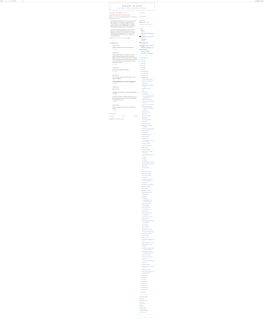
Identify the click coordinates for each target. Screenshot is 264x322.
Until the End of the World (147, 79)
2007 (142, 65)
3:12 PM (114, 71)
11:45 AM (114, 64)
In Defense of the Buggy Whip (148, 128)
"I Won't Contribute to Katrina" (148, 260)
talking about (117, 18)
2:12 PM (114, 101)
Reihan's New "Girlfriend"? (147, 81)
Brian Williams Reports (146, 173)
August (143, 275)
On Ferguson (144, 196)
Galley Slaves (132, 6)
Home (123, 116)
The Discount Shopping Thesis (148, 164)
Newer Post (111, 116)
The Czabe (142, 298)
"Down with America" (146, 203)
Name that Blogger (145, 205)
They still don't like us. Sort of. (148, 242)
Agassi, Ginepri (145, 211)
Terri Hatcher (144, 160)
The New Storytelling (146, 115)
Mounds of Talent (145, 136)
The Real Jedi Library (146, 123)
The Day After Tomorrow (147, 233)
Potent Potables (145, 92)
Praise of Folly (142, 307)
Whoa (143, 90)
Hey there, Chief (145, 94)
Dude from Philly (143, 308)
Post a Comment (112, 113)
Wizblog (141, 305)
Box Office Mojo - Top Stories (147, 36)
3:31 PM (114, 83)
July (143, 277)
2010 (142, 59)
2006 (142, 67)
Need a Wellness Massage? (147, 99)
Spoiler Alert (144, 121)
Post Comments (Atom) (119, 119)
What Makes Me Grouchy (147, 192)
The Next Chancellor (146, 149)
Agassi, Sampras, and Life (147, 216)
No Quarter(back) (145, 194)
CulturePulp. (144, 39)
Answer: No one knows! (146, 145)
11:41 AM (114, 49)
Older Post (135, 116)
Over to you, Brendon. (146, 254)
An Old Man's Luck (146, 209)
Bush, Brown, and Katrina (147, 229)
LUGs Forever (145, 177)
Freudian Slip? (145, 132)
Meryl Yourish (142, 303)
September (144, 77)
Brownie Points (145, 224)
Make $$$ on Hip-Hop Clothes (148, 231)
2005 (142, 69)
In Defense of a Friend (146, 171)
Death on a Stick (145, 237)
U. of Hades (144, 110)
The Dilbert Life (145, 138)
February (144, 287)
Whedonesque (144, 117)
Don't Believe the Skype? (147, 119)
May (143, 281)
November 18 (144, 182)
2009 (142, 61)
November (144, 73)
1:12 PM (114, 110)
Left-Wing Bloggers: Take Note (148, 162)
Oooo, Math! (144, 113)
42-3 (143, 169)
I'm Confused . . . (145, 198)
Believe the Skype (145, 130)
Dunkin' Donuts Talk (144, 300)
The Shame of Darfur (146, 143)
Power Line (142, 302)
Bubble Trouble (145, 147)
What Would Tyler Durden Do (147, 33)
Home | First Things (145, 51)
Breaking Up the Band (146, 190)
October (144, 75)
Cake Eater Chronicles (144, 310)
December (144, 71)
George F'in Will (145, 226)
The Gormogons (144, 49)
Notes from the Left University (148, 104)
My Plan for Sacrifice (146, 264)
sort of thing (131, 16)
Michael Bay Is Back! (146, 269)
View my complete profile (146, 24)
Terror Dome (144, 258)
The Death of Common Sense (147, 53)
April (143, 283)
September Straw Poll (146, 88)
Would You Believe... (146, 112)
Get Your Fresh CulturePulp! (147, 184)
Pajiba (142, 30)
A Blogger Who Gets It (146, 134)
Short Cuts (144, 262)
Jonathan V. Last (145, 22)
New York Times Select (146, 175)
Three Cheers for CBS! (146, 207)
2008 (142, 63)
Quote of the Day (145, 228)
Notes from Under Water (147, 213)
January (143, 289)
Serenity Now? (145, 83)
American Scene (143, 312)
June (143, 279)
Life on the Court (145, 235)
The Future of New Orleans (147, 256)
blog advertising (143, 16)
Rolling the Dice (145, 218)
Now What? (144, 158)
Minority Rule (144, 165)
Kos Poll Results (145, 215)
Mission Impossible (145, 167)
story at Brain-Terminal (115, 16)
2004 (142, 292)
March (143, 285)
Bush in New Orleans (146, 186)
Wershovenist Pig (144, 42)
